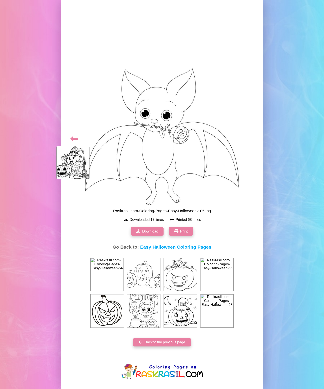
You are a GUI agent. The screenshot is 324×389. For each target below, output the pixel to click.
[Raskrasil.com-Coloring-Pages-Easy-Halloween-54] (107, 274)
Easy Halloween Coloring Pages (175, 247)
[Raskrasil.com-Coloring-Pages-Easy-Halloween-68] (143, 311)
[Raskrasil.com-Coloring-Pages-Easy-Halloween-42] (180, 274)
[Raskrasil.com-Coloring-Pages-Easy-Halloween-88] (143, 274)
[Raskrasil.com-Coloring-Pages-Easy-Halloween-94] (107, 311)
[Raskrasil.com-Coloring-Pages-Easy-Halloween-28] (217, 311)
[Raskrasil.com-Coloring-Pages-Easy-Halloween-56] (217, 274)
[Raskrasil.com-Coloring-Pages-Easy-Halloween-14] (180, 311)
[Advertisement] (162, 35)
